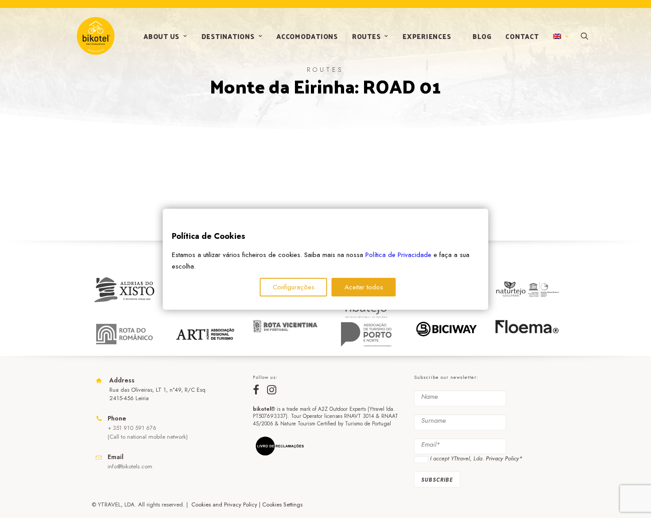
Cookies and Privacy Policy (224, 504)
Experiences (427, 36)
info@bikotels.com (130, 466)
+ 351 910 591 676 (132, 428)
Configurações (293, 287)
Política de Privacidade (398, 255)
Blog (482, 36)
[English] (560, 36)
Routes (366, 36)
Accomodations (307, 36)
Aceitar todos (364, 287)
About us (161, 36)
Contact (522, 36)
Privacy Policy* (504, 458)
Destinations (228, 36)
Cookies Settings (282, 504)
